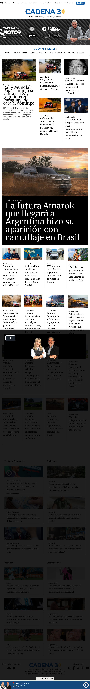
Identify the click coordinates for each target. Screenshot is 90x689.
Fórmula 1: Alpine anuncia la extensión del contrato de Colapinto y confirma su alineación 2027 (11, 275)
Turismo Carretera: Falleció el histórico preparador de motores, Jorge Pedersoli (74, 87)
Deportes (8, 3)
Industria (17, 53)
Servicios (40, 53)
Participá (80, 3)
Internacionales (60, 53)
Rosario (58, 17)
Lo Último (30, 17)
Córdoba (49, 17)
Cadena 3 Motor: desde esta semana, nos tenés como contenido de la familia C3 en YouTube (33, 275)
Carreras (8, 53)
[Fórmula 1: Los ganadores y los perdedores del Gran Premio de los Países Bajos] (78, 254)
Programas (33, 3)
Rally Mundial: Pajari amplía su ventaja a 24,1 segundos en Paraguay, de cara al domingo (18, 95)
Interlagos (71, 53)
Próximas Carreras (28, 53)
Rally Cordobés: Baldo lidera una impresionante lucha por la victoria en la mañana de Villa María (76, 323)
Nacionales (49, 53)
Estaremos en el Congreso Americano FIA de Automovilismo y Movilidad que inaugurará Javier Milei (75, 129)
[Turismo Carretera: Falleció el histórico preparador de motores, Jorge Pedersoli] (76, 67)
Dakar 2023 (81, 53)
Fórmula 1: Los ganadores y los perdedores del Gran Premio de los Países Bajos (76, 273)
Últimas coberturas (45, 3)
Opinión (24, 3)
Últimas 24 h (58, 3)
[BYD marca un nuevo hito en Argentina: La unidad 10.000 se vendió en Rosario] (55, 254)
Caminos (16, 3)
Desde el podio (44, 77)
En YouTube (69, 3)
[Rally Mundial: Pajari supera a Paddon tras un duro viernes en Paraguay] (50, 66)
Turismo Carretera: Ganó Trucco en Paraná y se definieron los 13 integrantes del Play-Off (33, 322)
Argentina (38, 17)
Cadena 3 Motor (45, 48)
